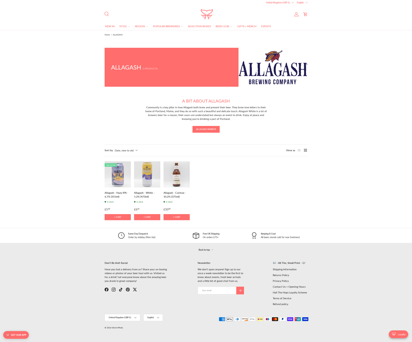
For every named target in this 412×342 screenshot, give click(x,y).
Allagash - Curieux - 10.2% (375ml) (175, 194)
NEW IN (110, 26)
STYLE (123, 26)
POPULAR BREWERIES (166, 26)
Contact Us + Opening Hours (289, 286)
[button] (305, 14)
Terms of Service (282, 298)
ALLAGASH (118, 35)
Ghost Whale (117, 327)
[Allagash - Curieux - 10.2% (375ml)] (177, 174)
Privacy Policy (281, 280)
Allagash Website (206, 129)
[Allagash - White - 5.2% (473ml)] (147, 174)
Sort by (109, 150)
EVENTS (266, 26)
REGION (140, 26)
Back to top (204, 249)
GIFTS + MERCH (246, 26)
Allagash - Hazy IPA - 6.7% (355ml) (116, 194)
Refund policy (280, 303)
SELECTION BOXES (199, 26)
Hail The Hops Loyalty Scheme (290, 292)
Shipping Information (285, 269)
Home (107, 35)
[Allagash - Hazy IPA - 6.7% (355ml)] (118, 174)
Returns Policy (281, 275)
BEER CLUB (222, 26)
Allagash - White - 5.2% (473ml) (144, 194)
